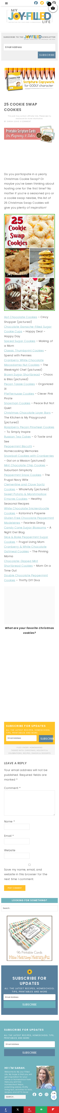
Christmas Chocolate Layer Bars (27, 413)
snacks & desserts (41, 753)
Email (9, 836)
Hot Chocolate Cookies (20, 317)
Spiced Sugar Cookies (19, 341)
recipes (26, 753)
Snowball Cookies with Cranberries (29, 456)
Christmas (30, 750)
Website (9, 850)
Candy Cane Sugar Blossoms (25, 527)
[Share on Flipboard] (53, 1109)
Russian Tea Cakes (17, 437)
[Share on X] (18, 1109)
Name (9, 821)
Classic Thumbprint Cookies (24, 350)
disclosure (20, 118)
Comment (12, 788)
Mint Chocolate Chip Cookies (24, 465)
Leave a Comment (22, 121)
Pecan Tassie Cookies (19, 384)
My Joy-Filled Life (29, 16)
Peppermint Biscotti (18, 446)
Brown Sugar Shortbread (22, 374)
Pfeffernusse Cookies (19, 394)
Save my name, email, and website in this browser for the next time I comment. (25, 874)
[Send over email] (41, 1109)
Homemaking (36, 747)
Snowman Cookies (17, 403)
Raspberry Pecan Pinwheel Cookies (29, 427)
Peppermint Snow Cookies (22, 475)
